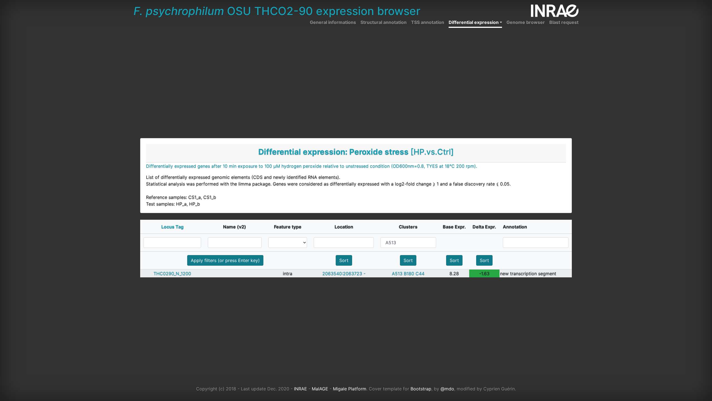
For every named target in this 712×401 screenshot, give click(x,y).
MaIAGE (320, 389)
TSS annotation (427, 22)
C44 (420, 273)
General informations (333, 22)
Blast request (563, 22)
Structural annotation (383, 22)
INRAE (300, 389)
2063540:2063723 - (343, 273)
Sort (343, 260)
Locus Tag (172, 226)
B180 (409, 273)
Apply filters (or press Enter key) (225, 260)
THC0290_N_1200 (172, 273)
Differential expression (474, 22)
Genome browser (525, 22)
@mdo (447, 389)
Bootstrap (421, 389)
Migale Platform (349, 389)
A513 (397, 273)
